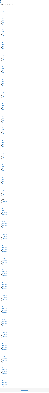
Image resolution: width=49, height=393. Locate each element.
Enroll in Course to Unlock (24, 390)
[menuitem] (0, 1)
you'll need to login (27, 389)
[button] (0, 0)
